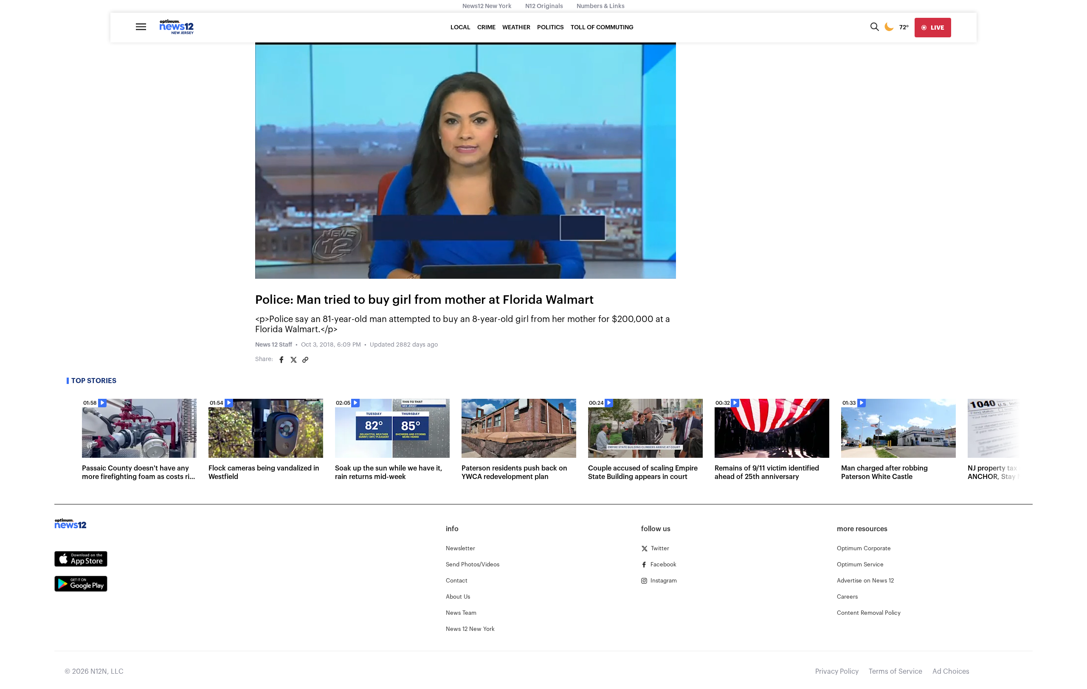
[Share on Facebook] (281, 359)
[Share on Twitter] (293, 359)
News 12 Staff (273, 345)
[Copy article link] (305, 359)
